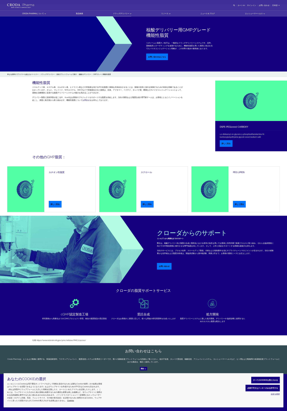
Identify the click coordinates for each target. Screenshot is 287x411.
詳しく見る (226, 143)
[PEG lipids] (209, 189)
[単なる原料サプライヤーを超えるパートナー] (21, 5)
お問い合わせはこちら (157, 57)
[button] (34, 13)
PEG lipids (239, 172)
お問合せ (86, 100)
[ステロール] (117, 189)
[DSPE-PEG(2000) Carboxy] (251, 101)
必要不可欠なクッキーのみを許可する (262, 388)
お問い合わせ (164, 266)
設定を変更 (275, 394)
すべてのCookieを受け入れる (265, 380)
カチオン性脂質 (56, 172)
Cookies (70, 401)
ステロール (146, 172)
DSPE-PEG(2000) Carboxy (234, 126)
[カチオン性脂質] (25, 189)
